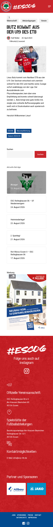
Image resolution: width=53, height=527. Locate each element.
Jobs (14, 515)
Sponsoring (21, 515)
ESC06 (10, 131)
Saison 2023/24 (14, 136)
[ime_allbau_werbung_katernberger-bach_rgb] (26, 331)
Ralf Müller (15, 38)
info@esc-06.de (20, 458)
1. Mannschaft (12, 19)
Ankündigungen (28, 21)
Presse (30, 515)
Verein (44, 21)
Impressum (32, 518)
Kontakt (38, 515)
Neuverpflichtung (23, 131)
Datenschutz (21, 518)
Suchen (10, 149)
